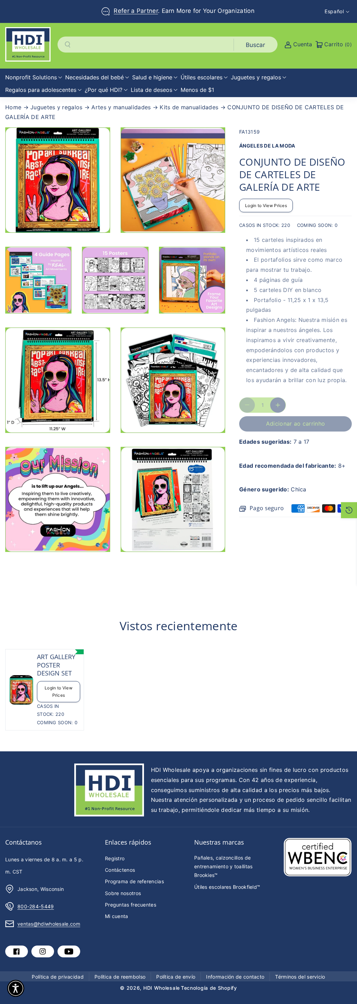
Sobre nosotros (123, 893)
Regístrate (186, 6)
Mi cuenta (116, 916)
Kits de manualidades (189, 107)
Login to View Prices (266, 205)
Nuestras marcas (219, 842)
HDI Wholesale (161, 988)
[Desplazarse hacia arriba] (342, 982)
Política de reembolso (119, 977)
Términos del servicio (300, 977)
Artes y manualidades (121, 107)
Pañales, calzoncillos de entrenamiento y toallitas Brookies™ (223, 866)
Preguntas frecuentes (130, 905)
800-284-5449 (35, 906)
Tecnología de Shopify (209, 988)
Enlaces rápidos (128, 842)
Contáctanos (23, 842)
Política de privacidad (58, 977)
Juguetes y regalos (56, 107)
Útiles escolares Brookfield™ (227, 887)
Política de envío (175, 977)
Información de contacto (235, 977)
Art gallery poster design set (56, 665)
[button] (33, 77)
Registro (114, 858)
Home (13, 107)
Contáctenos (120, 870)
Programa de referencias (134, 881)
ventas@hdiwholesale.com (48, 924)
